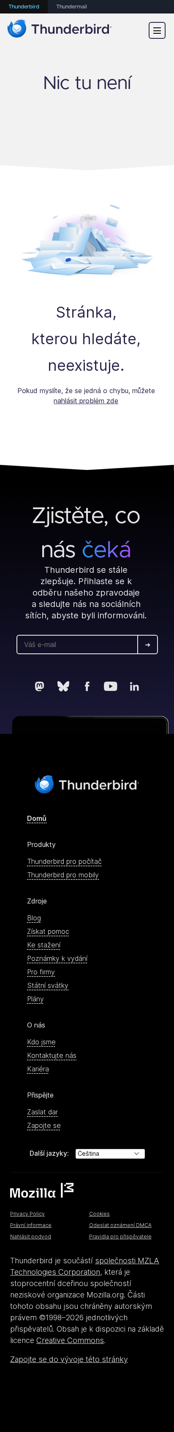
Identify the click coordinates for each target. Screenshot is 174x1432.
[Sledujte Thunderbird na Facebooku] (87, 686)
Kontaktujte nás (51, 1055)
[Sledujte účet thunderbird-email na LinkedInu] (134, 686)
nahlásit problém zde (86, 400)
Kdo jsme (41, 1042)
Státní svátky (47, 985)
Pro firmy (41, 972)
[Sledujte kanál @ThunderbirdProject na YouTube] (110, 686)
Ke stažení (43, 945)
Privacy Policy (27, 1214)
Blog (34, 918)
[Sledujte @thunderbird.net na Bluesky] (63, 686)
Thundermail (71, 7)
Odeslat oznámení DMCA (120, 1225)
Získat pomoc (48, 931)
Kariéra (38, 1069)
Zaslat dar (42, 1112)
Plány (35, 999)
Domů (36, 818)
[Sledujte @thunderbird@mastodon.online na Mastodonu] (39, 686)
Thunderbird (23, 7)
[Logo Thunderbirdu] (59, 30)
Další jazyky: (49, 1153)
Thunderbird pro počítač (64, 861)
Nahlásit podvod (30, 1236)
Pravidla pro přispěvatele (120, 1236)
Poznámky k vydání (57, 958)
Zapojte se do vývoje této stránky (69, 1359)
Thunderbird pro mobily (63, 875)
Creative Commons (70, 1340)
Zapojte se (44, 1125)
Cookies (99, 1214)
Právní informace (31, 1225)
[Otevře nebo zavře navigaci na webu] (157, 30)
